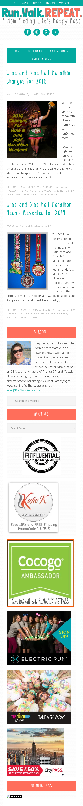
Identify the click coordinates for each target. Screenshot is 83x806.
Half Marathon (32, 190)
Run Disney (67, 190)
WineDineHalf (49, 194)
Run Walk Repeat (41, 16)
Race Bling (60, 313)
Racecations (51, 190)
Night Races (45, 313)
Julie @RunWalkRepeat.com (24, 390)
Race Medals (30, 310)
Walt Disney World (28, 194)
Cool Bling (30, 313)
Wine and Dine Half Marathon (55, 187)
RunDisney (29, 187)
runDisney (13, 317)
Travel (11, 194)
